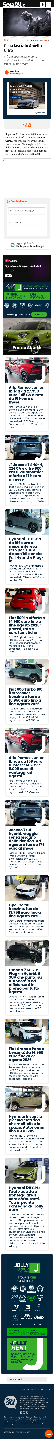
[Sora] (15, 7)
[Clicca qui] (27, 268)
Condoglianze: (19, 201)
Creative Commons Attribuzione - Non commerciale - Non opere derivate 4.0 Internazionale (33, 1406)
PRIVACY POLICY (44, 1389)
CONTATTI (21, 1389)
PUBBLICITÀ (31, 1389)
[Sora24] (10, 1408)
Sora (49, 1434)
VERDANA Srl (9, 1432)
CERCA (39, 314)
